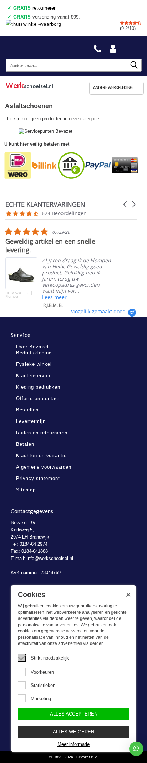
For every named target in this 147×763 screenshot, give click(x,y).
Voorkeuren (42, 672)
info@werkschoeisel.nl (50, 558)
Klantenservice (34, 375)
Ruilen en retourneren (41, 432)
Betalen (25, 444)
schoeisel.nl (29, 84)
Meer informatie (73, 744)
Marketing (41, 698)
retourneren (35, 8)
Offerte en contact (38, 398)
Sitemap (26, 489)
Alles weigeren (73, 731)
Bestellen (27, 410)
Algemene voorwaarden (43, 467)
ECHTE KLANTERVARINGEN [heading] (45, 204)
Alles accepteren (73, 714)
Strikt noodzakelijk (50, 658)
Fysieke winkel (34, 364)
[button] (125, 204)
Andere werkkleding (113, 87)
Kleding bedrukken (38, 387)
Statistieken (43, 685)
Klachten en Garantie (41, 455)
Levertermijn (31, 421)
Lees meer (54, 297)
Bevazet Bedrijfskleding (40, 47)
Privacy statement (38, 478)
